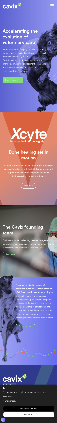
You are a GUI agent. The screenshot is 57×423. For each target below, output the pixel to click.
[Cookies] (3, 420)
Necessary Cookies (28, 408)
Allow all (29, 415)
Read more (10, 254)
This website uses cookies (14, 392)
